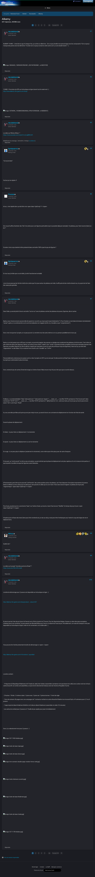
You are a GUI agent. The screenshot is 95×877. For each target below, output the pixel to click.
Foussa (11, 194)
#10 (90, 579)
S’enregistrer (88, 1)
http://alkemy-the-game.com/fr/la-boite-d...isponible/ (19, 654)
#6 (91, 261)
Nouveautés (32, 13)
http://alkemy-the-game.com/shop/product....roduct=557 (20, 602)
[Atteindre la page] (61, 25)
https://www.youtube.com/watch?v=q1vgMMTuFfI (18, 135)
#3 (91, 122)
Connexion (77, 1)
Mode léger (35, 867)
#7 (91, 299)
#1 (91, 31)
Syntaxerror (13, 149)
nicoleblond (13, 32)
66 (49, 25)
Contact (42, 867)
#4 (91, 148)
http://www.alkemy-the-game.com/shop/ (15, 91)
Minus (10, 534)
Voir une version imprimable (11, 857)
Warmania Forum (15, 13)
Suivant (54, 25)
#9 (91, 555)
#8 (91, 533)
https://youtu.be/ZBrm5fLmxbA (12, 568)
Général (24, 13)
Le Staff (48, 867)
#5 (91, 194)
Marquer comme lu (56, 867)
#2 (91, 77)
